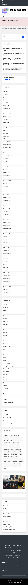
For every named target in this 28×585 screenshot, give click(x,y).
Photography (6, 368)
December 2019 (6, 278)
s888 (5, 461)
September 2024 (7, 152)
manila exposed (18, 449)
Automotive (6, 313)
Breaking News (6, 315)
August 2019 (6, 289)
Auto (4, 310)
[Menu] (3, 16)
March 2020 (6, 270)
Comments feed (8, 420)
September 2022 (7, 211)
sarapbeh (21, 461)
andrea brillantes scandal (14, 435)
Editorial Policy (6, 524)
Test (4, 391)
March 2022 (6, 219)
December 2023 (7, 178)
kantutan (5, 447)
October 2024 (6, 150)
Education (5, 321)
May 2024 (5, 164)
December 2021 (6, 225)
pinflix (21, 454)
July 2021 (5, 236)
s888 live (9, 461)
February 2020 (6, 272)
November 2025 (7, 113)
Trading (5, 393)
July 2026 (5, 94)
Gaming (5, 332)
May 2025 (5, 130)
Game (4, 329)
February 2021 (6, 247)
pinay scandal (6, 454)
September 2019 (7, 286)
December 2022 (7, 203)
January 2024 (6, 175)
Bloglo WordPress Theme (16, 582)
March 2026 (6, 105)
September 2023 (7, 183)
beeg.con (12, 437)
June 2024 (5, 161)
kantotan (5, 444)
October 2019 (6, 284)
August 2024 (6, 155)
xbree (5, 468)
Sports (4, 382)
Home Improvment (7, 346)
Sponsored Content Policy (9, 529)
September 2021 (7, 233)
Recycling (5, 374)
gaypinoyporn (6, 440)
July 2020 (5, 258)
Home (4, 343)
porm (12, 456)
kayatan (17, 447)
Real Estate (6, 371)
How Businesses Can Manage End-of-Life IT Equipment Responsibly (13, 49)
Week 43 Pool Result (8, 402)
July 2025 (5, 125)
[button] (23, 37)
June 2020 (5, 261)
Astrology (5, 307)
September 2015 (7, 292)
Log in (6, 414)
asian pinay (6, 437)
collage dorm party (19, 437)
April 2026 (5, 102)
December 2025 (7, 111)
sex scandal (13, 463)
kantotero (11, 444)
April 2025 (5, 133)
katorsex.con (12, 447)
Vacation (5, 399)
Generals (5, 338)
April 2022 (5, 217)
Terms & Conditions (7, 519)
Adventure (5, 304)
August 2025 (6, 122)
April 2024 (5, 166)
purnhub (16, 456)
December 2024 (7, 144)
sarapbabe (15, 461)
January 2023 (6, 200)
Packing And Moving (8, 366)
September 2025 (7, 119)
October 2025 (6, 116)
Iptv (4, 349)
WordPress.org (8, 423)
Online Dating (6, 363)
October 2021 (6, 231)
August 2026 (6, 91)
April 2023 (5, 192)
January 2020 (6, 275)
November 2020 (7, 256)
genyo (12, 440)
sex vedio (18, 463)
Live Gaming (6, 354)
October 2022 (6, 208)
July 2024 (5, 158)
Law (4, 352)
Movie (4, 357)
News (4, 360)
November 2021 (7, 228)
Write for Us (6, 513)
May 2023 (5, 189)
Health (4, 340)
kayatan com (6, 449)
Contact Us (6, 505)
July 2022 (5, 214)
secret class (6, 463)
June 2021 (5, 239)
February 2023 (6, 197)
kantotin (16, 444)
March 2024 (6, 169)
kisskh (12, 449)
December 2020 (7, 253)
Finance (5, 327)
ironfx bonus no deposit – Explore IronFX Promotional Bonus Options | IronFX (12, 69)
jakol (18, 442)
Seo (4, 377)
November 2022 (7, 205)
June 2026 (5, 97)
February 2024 (6, 172)
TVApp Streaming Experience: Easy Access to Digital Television (13, 54)
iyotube (14, 442)
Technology (6, 388)
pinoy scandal (6, 456)
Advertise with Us (7, 516)
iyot (9, 442)
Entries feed (8, 417)
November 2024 (7, 147)
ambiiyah (6, 435)
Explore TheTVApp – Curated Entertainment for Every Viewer (13, 64)
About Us (5, 511)
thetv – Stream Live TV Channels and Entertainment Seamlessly (12, 59)
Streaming (5, 385)
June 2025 (5, 127)
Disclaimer (5, 521)
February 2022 (6, 222)
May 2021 (5, 242)
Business (5, 318)
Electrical (5, 324)
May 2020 (5, 264)
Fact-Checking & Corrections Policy (13, 555)
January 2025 (6, 141)
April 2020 (5, 267)
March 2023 (6, 194)
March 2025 (6, 136)
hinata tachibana (19, 440)
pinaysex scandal (14, 454)
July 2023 (5, 186)
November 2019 (7, 281)
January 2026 (6, 108)
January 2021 (6, 250)
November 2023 (7, 180)
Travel (4, 396)
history (5, 442)
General (5, 335)
